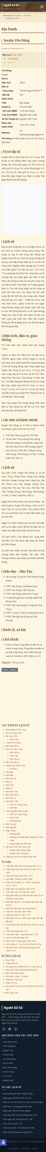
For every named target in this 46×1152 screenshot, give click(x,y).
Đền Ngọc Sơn (12, 992)
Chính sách (25, 1148)
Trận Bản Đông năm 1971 (17, 931)
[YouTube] (9, 1029)
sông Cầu (18, 168)
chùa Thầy (10, 960)
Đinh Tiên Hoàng (10, 1067)
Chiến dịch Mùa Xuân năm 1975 (19, 875)
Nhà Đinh (9, 775)
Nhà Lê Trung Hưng (18, 804)
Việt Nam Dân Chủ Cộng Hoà (18, 846)
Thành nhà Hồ (12, 963)
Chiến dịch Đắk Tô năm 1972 (18, 915)
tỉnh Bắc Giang (37, 138)
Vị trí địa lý (13, 58)
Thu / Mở (16, 54)
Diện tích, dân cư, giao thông (21, 66)
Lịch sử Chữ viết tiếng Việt (17, 937)
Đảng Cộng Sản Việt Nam (20, 843)
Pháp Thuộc (11, 830)
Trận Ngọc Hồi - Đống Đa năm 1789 (17, 1119)
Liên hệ (34, 1148)
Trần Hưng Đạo (9, 1046)
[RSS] (15, 1029)
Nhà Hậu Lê (11, 798)
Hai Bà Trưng (8, 1072)
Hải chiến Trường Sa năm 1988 (19, 879)
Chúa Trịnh (14, 817)
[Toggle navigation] (41, 7)
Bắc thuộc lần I (12, 736)
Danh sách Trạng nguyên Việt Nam (21, 941)
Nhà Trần (10, 785)
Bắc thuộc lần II (12, 746)
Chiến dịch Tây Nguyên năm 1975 (20, 888)
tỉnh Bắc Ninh (34, 164)
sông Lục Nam (36, 385)
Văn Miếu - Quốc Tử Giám (17, 976)
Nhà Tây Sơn (11, 824)
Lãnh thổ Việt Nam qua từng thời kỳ (21, 908)
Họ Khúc (13, 768)
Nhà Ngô (9, 772)
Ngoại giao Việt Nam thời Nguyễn (17, 1110)
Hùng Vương (8, 1054)
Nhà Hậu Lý (15, 759)
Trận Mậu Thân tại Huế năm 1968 (20, 892)
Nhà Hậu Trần (12, 791)
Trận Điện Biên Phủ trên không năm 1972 (24, 866)
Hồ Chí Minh (8, 1063)
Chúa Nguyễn (15, 820)
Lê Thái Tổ (7, 1076)
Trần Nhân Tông (10, 1042)
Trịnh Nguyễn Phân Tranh (17, 811)
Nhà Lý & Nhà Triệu (14, 749)
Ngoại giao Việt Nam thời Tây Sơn (17, 1098)
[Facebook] (4, 1029)
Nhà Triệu (14, 739)
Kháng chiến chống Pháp (20, 850)
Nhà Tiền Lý (15, 752)
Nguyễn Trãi (8, 1050)
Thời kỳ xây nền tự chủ (15, 765)
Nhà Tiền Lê (11, 778)
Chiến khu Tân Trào (14, 979)
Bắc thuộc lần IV (12, 794)
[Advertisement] (23, 209)
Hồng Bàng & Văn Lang (16, 729)
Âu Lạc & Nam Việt (14, 733)
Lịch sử (11, 62)
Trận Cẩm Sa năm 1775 (12, 1123)
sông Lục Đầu (37, 172)
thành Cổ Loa (11, 982)
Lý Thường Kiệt (9, 1059)
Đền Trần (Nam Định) (15, 973)
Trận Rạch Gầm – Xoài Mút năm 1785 (22, 934)
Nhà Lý (9, 781)
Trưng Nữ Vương (13, 742)
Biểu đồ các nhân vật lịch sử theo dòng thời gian (23, 1102)
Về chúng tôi (13, 1148)
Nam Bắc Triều (12, 801)
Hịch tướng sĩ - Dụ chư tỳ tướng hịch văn (23, 944)
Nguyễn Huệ (8, 1080)
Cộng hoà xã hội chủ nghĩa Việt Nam (21, 856)
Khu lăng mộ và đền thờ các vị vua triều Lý (24, 966)
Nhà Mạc (13, 807)
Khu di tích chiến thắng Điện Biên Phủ (22, 969)
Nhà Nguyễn (11, 827)
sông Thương (33, 370)
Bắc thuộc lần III (13, 762)
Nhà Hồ (9, 788)
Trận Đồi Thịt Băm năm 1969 (18, 911)
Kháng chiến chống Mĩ (19, 853)
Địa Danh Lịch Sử (18, 48)
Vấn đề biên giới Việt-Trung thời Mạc (18, 1093)
